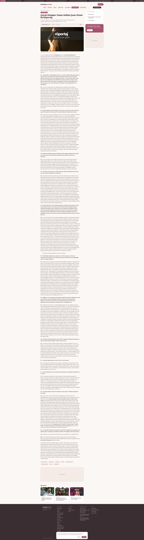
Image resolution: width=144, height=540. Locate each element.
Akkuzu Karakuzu (91, 14)
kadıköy (46, 4)
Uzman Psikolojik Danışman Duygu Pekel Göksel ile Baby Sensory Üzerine (84, 519)
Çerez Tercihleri (93, 513)
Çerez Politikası (93, 511)
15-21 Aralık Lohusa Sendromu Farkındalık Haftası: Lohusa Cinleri (85, 515)
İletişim (70, 511)
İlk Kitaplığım (56, 55)
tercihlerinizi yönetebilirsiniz (77, 534)
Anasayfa (41, 10)
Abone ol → (90, 30)
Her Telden (59, 531)
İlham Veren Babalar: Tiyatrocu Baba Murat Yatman (94, 17)
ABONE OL (100, 4)
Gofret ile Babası (91, 20)
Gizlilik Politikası (93, 508)
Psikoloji (58, 522)
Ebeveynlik (50, 7)
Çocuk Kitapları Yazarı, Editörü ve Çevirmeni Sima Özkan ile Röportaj (61, 499)
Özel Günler (59, 530)
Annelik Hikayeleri (75, 7)
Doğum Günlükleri (83, 7)
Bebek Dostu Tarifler (60, 528)
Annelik (45, 7)
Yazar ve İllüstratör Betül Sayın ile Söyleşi (76, 499)
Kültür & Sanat (60, 7)
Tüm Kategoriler (97, 7)
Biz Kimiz (70, 508)
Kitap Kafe (58, 519)
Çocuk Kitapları (67, 7)
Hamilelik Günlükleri (60, 513)
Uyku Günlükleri (59, 525)
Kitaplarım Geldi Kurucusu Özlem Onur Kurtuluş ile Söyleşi (46, 499)
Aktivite (55, 7)
